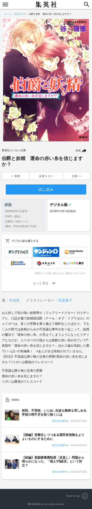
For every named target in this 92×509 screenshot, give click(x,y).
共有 (78, 150)
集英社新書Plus (60, 421)
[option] (46, 80)
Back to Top (77, 496)
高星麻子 (65, 300)
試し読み (46, 189)
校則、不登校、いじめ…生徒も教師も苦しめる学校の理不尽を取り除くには (54, 412)
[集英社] (46, 4)
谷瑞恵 (14, 300)
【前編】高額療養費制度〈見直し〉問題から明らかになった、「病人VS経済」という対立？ (53, 461)
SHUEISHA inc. (36, 504)
